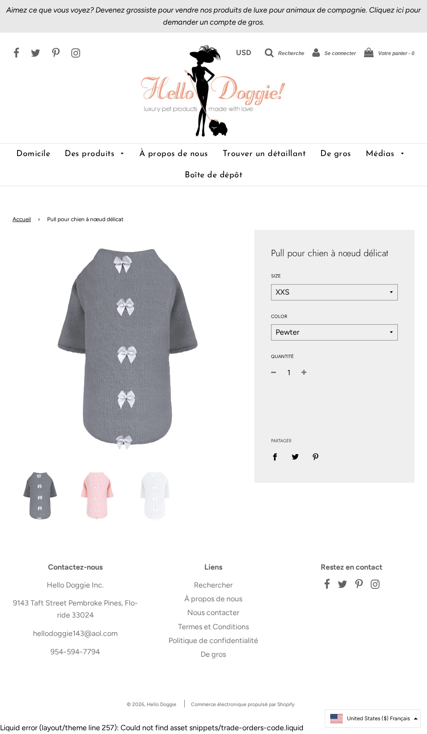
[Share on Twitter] (295, 456)
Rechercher (213, 585)
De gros (335, 154)
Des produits (91, 154)
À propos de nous (173, 154)
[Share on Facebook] (277, 456)
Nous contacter (213, 612)
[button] (373, 718)
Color (279, 316)
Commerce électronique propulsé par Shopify (242, 704)
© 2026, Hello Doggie (151, 704)
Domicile (33, 154)
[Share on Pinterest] (315, 456)
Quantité (282, 356)
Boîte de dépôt (213, 175)
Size (276, 276)
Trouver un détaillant (264, 154)
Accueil (22, 219)
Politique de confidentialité (213, 640)
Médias (381, 154)
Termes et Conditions (213, 626)
